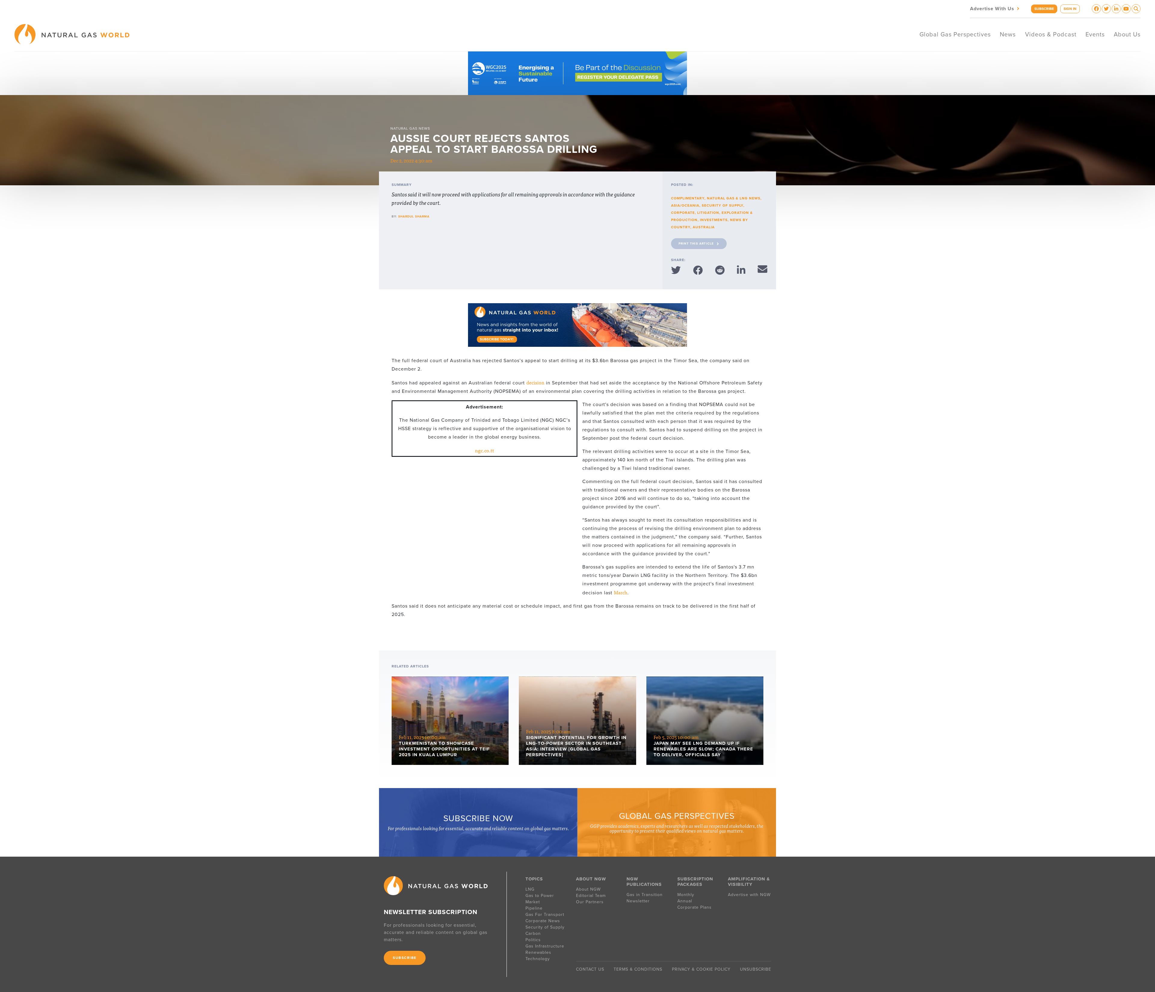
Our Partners (590, 901)
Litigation (708, 213)
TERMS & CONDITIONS (638, 969)
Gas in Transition (645, 894)
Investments (714, 220)
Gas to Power (539, 895)
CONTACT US (590, 969)
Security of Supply (722, 205)
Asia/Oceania (685, 205)
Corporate (683, 213)
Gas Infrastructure (544, 946)
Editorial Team (591, 895)
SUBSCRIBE (1044, 9)
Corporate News (542, 920)
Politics (533, 939)
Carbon (533, 933)
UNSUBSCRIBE (755, 969)
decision (535, 382)
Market (532, 901)
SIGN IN (1070, 9)
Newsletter (638, 901)
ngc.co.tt (484, 450)
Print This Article (696, 243)
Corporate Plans (694, 907)
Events (1095, 34)
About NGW (588, 889)
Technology (537, 958)
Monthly (685, 894)
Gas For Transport (544, 914)
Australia (704, 227)
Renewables (538, 952)
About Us (1127, 34)
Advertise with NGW (749, 894)
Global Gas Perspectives (955, 34)
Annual (684, 901)
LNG (529, 889)
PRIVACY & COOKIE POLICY (701, 969)
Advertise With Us (995, 8)
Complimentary (687, 198)
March (620, 592)
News (1008, 34)
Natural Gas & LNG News (733, 198)
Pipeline (534, 908)
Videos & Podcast (1050, 34)
